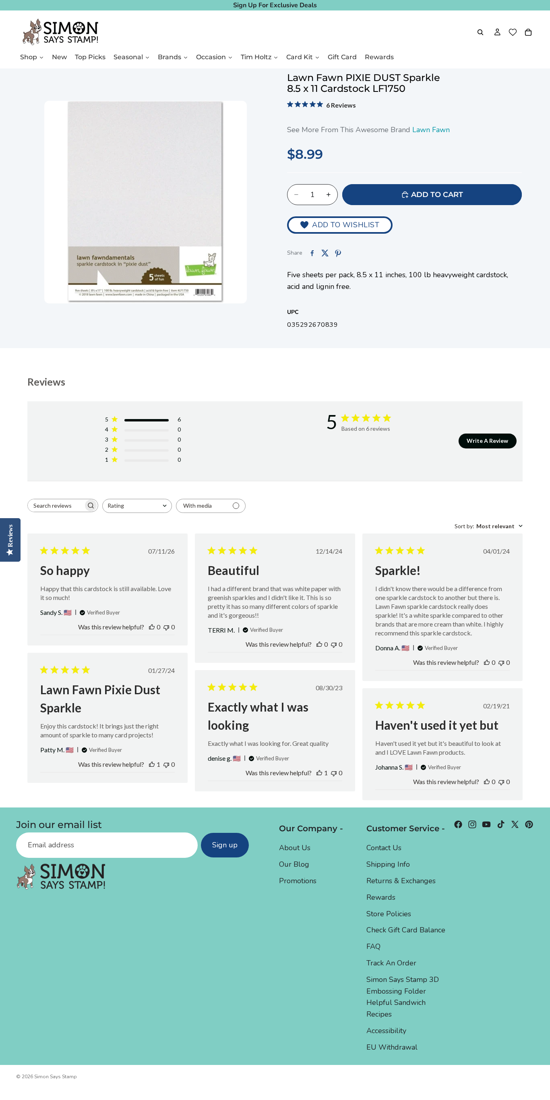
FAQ (373, 946)
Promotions (297, 881)
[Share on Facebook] (312, 253)
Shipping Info (388, 864)
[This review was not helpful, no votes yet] (166, 627)
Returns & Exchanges (401, 881)
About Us (294, 848)
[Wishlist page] (512, 32)
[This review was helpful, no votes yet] (152, 627)
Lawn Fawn (431, 130)
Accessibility (386, 1030)
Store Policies (388, 913)
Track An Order (391, 962)
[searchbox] (55, 505)
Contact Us (383, 848)
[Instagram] (472, 824)
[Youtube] (486, 824)
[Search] (480, 32)
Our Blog (294, 864)
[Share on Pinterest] (338, 253)
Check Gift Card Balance (405, 930)
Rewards (380, 897)
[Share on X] (325, 253)
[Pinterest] (529, 824)
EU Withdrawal (392, 1047)
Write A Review (487, 440)
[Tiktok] (501, 824)
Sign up (225, 845)
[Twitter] (515, 824)
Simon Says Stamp (55, 1076)
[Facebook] (458, 824)
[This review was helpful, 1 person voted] (152, 764)
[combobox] (137, 506)
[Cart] (528, 32)
